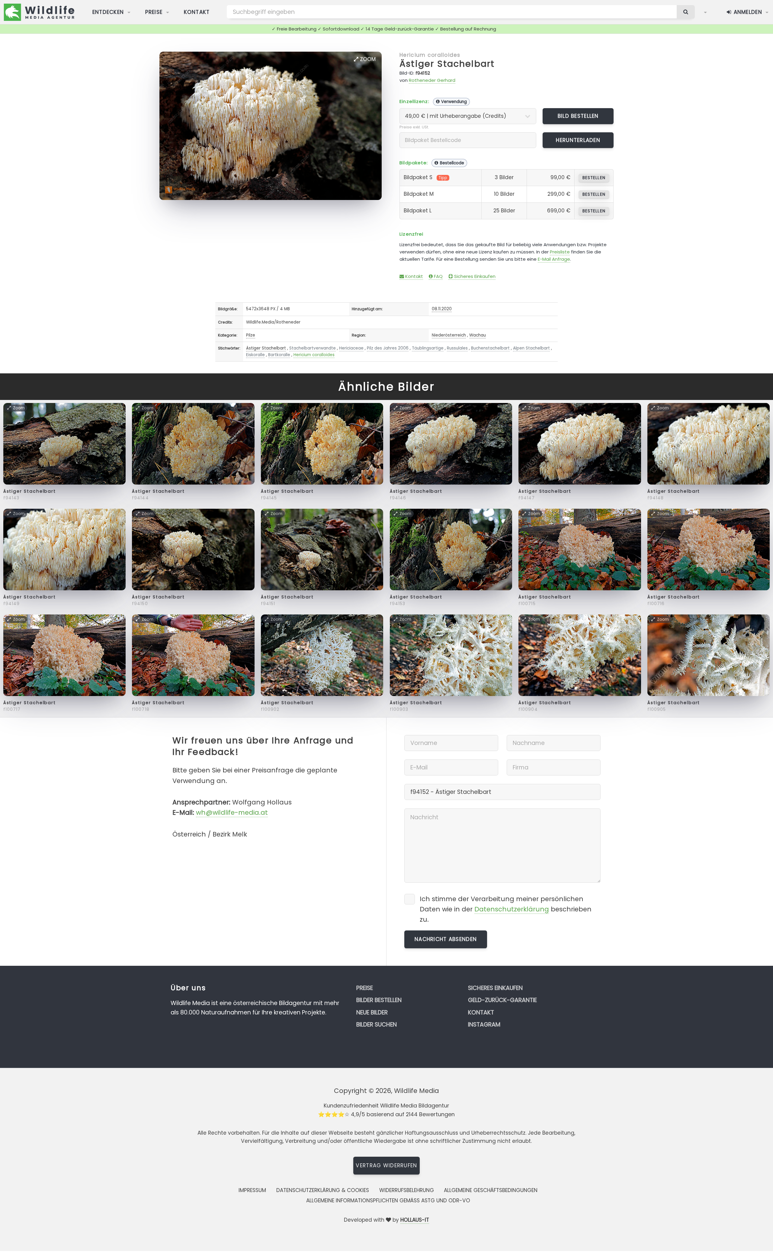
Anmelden (747, 12)
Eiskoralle (255, 355)
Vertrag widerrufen (386, 1165)
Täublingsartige (428, 348)
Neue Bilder (372, 1012)
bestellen (593, 178)
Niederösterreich (449, 335)
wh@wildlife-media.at (232, 812)
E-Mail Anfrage (554, 259)
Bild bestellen (578, 116)
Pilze (250, 335)
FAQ (438, 276)
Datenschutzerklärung (511, 909)
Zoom (367, 59)
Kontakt (197, 12)
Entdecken (108, 12)
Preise (154, 12)
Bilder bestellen (379, 1000)
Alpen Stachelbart (531, 348)
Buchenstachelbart (490, 348)
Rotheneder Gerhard (432, 80)
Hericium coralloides (429, 55)
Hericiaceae (351, 348)
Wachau (477, 335)
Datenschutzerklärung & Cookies (322, 1190)
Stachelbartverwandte (312, 348)
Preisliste (560, 252)
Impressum (252, 1190)
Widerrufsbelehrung (406, 1190)
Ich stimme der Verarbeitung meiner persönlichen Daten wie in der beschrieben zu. (506, 909)
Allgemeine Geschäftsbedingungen (490, 1190)
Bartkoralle (279, 355)
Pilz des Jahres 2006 (388, 348)
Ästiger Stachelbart (447, 64)
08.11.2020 (442, 309)
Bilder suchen (376, 1024)
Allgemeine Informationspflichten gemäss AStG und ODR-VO (388, 1200)
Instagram (484, 1024)
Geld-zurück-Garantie (502, 1000)
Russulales (457, 348)
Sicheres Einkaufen (474, 276)
